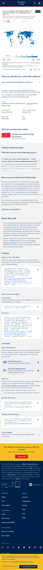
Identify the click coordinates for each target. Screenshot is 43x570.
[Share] (34, 69)
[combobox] (35, 3)
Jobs (23, 513)
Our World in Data (21, 3)
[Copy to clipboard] (35, 269)
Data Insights (6, 505)
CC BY (23, 69)
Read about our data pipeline (10, 209)
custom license (11, 474)
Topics (3, 497)
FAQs (17, 479)
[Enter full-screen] (38, 69)
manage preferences (27, 561)
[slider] (33, 60)
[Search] (35, 3)
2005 (8, 59)
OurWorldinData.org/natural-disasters (11, 69)
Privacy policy (6, 553)
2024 (38, 59)
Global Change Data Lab (29, 464)
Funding (24, 505)
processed (30, 103)
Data (3, 501)
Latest (3, 514)
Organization (26, 501)
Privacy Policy (16, 561)
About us (25, 497)
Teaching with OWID (8, 522)
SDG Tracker (5, 518)
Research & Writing (8, 531)
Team (24, 509)
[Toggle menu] (4, 3)
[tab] (4, 21)
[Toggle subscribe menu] (39, 3)
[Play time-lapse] (4, 59)
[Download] (30, 69)
